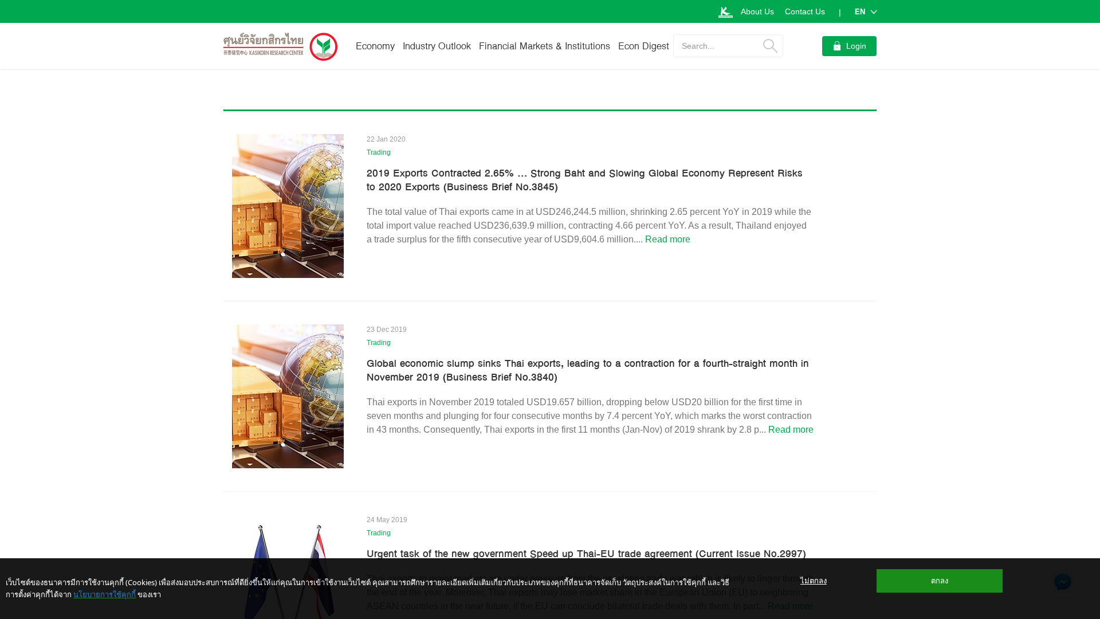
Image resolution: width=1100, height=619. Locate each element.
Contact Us (805, 11)
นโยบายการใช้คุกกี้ (104, 594)
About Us (757, 11)
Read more (667, 239)
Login (856, 45)
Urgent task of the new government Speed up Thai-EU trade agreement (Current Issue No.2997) (586, 553)
